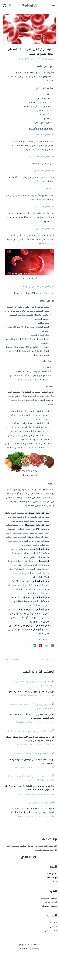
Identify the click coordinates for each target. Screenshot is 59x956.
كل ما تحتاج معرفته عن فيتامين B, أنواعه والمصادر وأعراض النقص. (30, 761)
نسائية (40, 744)
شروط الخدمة (51, 902)
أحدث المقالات (49, 695)
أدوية (41, 695)
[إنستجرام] (30, 857)
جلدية (41, 794)
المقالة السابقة (47, 660)
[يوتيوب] (26, 857)
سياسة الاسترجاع (49, 906)
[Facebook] (52, 645)
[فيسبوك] (34, 857)
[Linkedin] (34, 645)
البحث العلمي (51, 930)
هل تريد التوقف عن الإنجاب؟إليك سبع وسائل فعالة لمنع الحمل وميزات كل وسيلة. (30, 738)
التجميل (53, 926)
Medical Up (29, 5)
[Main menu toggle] (53, 5)
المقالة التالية (11, 660)
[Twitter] (46, 645)
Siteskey (35, 948)
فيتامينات (39, 722)
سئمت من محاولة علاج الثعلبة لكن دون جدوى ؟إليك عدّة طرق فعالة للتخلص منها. (29, 788)
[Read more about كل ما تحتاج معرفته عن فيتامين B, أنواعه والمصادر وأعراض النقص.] (33, 754)
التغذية (53, 922)
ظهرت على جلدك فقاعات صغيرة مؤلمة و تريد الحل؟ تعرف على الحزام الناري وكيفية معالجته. (32, 810)
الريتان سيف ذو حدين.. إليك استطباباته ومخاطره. (30, 691)
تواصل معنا (52, 874)
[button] (10, 5)
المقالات (53, 882)
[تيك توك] (22, 857)
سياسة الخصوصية (49, 898)
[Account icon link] (4, 5)
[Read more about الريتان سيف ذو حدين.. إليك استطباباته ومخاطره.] (29, 683)
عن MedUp (52, 878)
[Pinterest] (40, 645)
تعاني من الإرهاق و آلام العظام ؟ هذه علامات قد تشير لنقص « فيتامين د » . (31, 716)
